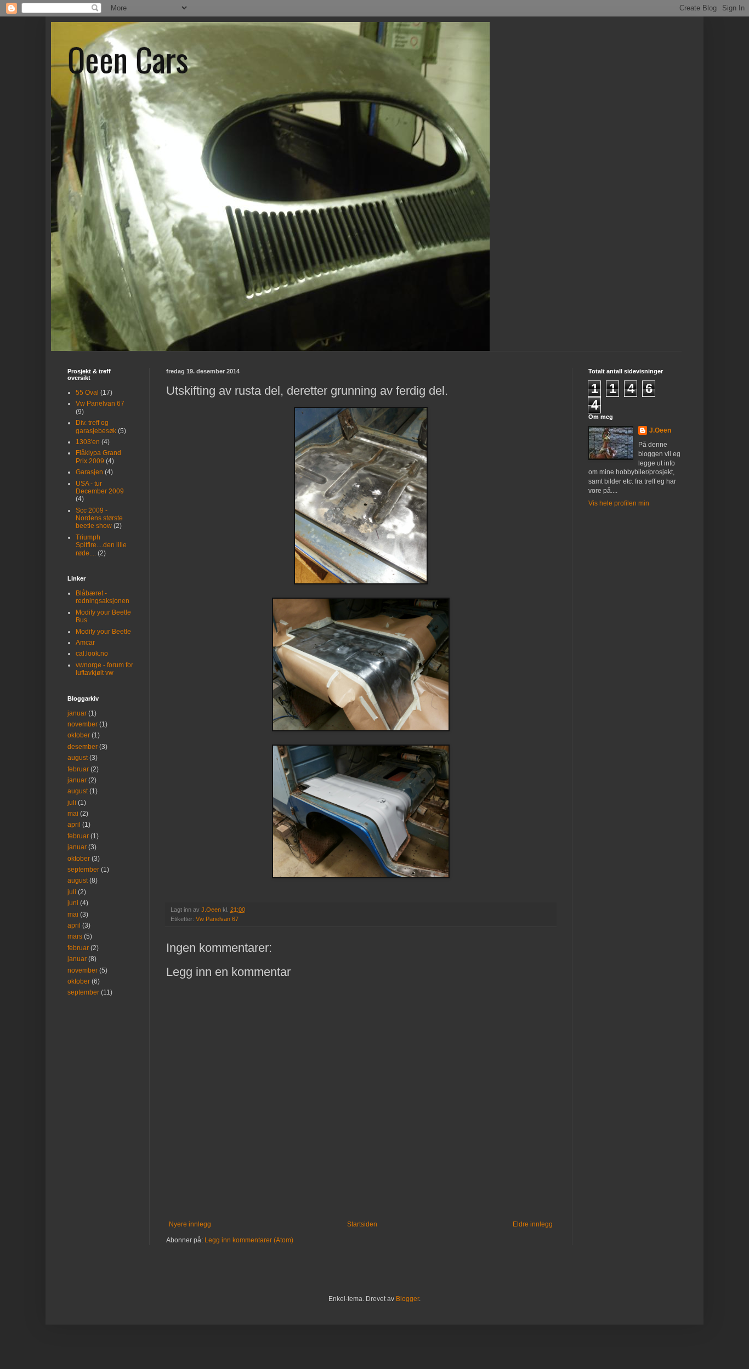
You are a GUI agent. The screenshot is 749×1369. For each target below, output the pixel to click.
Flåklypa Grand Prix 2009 (98, 456)
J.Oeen (660, 430)
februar (78, 769)
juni (72, 903)
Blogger (407, 1299)
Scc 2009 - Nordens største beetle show (99, 518)
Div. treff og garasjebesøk (96, 426)
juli (71, 802)
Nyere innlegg (190, 1224)
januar (77, 713)
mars (74, 936)
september (83, 869)
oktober (78, 735)
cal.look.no (92, 653)
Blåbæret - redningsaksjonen (102, 597)
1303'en (88, 442)
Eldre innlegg (533, 1224)
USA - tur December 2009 (100, 487)
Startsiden (362, 1224)
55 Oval (87, 392)
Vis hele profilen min (618, 503)
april (74, 824)
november (82, 724)
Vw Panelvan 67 (217, 919)
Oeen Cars (128, 58)
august (77, 758)
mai (72, 813)
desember (82, 747)
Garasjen (89, 472)
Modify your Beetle (103, 631)
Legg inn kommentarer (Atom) (249, 1240)
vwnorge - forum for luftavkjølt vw (104, 669)
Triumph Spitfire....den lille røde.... (101, 545)
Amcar (85, 642)
